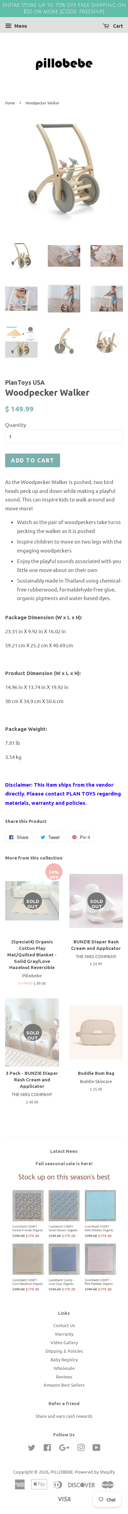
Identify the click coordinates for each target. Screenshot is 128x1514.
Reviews (64, 1376)
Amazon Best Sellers (64, 1385)
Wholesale (64, 1368)
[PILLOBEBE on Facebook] (47, 1449)
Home (10, 102)
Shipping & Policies (64, 1351)
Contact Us (64, 1325)
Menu (20, 26)
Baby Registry (64, 1359)
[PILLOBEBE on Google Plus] (64, 1449)
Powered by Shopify (95, 1472)
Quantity (15, 424)
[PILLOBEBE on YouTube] (96, 1449)
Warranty (64, 1334)
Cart (117, 26)
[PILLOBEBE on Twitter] (31, 1449)
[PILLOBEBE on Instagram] (81, 1449)
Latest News (64, 1151)
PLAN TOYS (81, 794)
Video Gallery (64, 1342)
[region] (64, 8)
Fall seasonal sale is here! (64, 1163)
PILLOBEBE (62, 1472)
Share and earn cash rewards (64, 1416)
